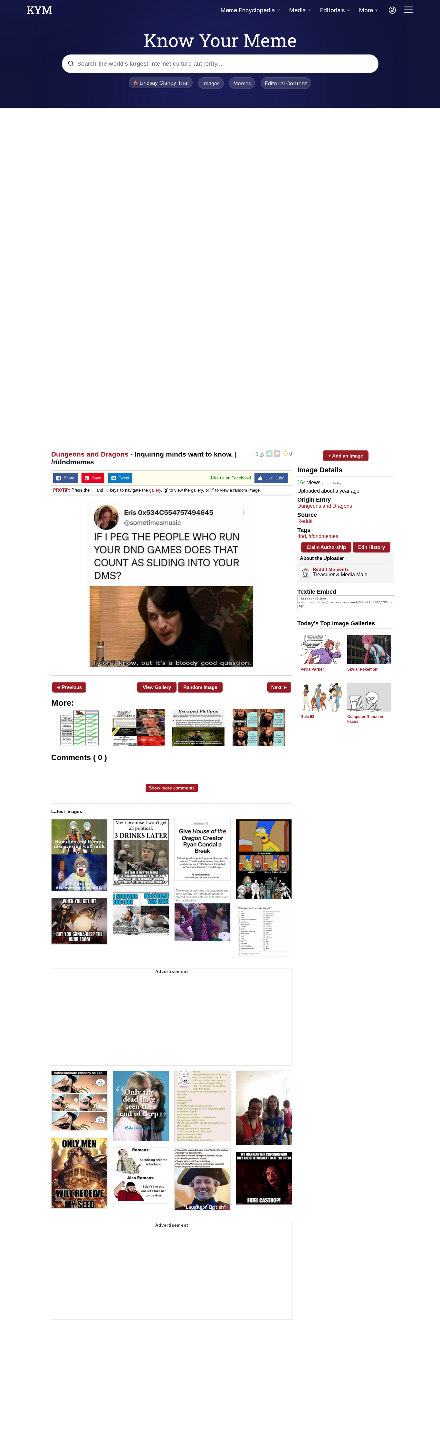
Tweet (122, 478)
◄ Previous (69, 687)
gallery (155, 490)
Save (95, 478)
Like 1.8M (273, 478)
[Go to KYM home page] (39, 12)
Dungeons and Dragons (90, 454)
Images (211, 83)
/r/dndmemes (323, 536)
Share (67, 478)
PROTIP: (61, 490)
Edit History (371, 547)
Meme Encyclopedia (247, 10)
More (366, 10)
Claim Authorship (326, 547)
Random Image (200, 687)
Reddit (304, 521)
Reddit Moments (331, 569)
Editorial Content (286, 83)
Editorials (332, 10)
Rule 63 (307, 716)
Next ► (279, 687)
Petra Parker (312, 669)
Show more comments (172, 787)
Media (297, 10)
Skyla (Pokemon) (362, 669)
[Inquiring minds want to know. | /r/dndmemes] (171, 584)
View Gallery (157, 687)
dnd (301, 536)
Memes (242, 83)
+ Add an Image (345, 455)
